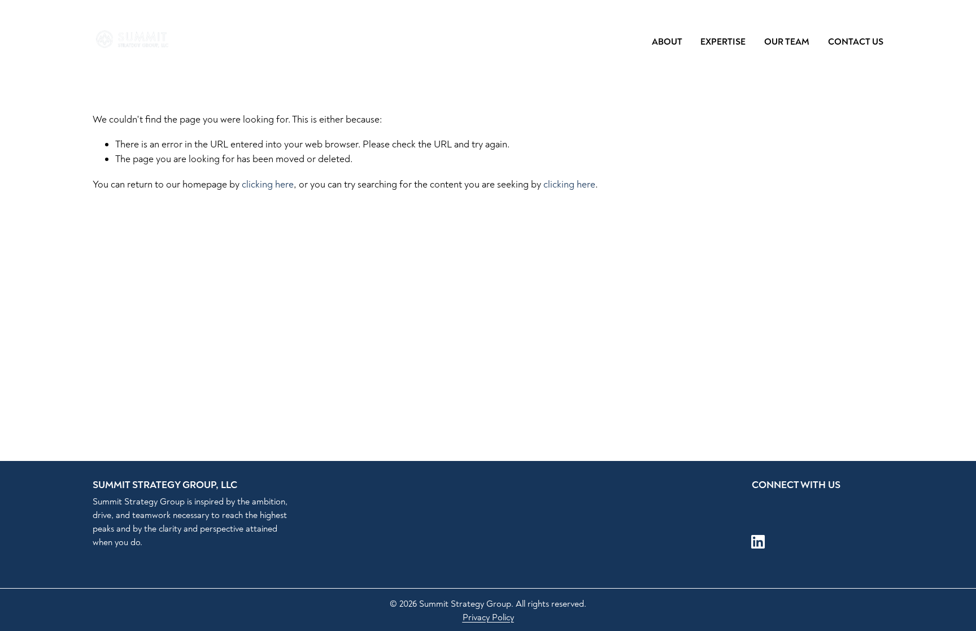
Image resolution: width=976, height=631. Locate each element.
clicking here (268, 184)
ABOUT (667, 41)
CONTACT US (855, 41)
